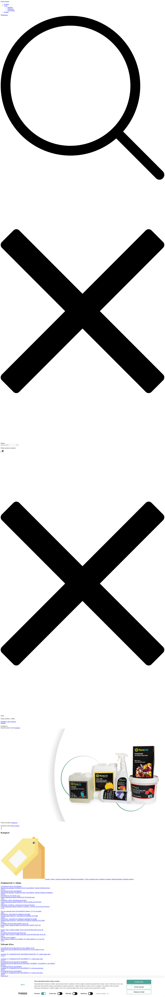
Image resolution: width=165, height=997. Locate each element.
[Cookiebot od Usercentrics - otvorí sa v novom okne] (22, 993)
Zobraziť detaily (101, 993)
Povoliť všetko (139, 982)
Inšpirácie (10, 7)
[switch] (59, 993)
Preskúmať (17, 728)
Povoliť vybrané (139, 987)
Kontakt (6, 12)
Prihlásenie (5, 15)
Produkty (6, 4)
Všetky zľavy (4, 976)
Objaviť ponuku (14, 826)
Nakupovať (14, 822)
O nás (5, 6)
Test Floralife (11, 10)
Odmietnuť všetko (139, 992)
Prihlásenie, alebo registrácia (8, 721)
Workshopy (11, 9)
